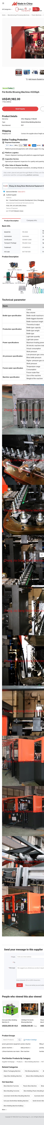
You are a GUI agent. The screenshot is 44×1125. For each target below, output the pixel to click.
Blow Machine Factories (11, 1086)
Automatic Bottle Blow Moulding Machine (17, 1096)
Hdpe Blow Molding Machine (13, 1076)
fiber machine (25, 1051)
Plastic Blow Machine (30, 1086)
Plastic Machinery (36, 15)
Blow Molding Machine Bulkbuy (13, 1106)
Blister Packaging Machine (12, 1071)
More (4, 1110)
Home (3, 15)
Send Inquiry (20, 109)
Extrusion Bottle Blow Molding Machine (16, 1101)
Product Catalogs (31, 1040)
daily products (25, 1048)
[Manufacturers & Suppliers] (22, 4)
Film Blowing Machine (32, 1071)
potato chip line (25, 1044)
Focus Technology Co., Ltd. (25, 1117)
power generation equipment (11, 1044)
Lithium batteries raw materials (11, 1051)
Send (19, 985)
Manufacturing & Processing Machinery (18, 15)
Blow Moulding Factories (11, 1091)
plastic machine (7, 1048)
